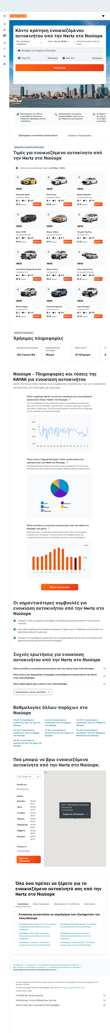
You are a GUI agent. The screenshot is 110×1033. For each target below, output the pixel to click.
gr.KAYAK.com (18, 965)
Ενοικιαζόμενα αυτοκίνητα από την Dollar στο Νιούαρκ (27, 743)
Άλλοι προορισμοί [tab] (41, 904)
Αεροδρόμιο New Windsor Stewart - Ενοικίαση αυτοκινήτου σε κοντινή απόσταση (75, 936)
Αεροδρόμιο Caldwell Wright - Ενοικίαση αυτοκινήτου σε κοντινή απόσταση (77, 943)
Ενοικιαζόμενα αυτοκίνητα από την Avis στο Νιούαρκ (26, 723)
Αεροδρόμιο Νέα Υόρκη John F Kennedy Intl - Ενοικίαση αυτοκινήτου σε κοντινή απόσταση (38, 927)
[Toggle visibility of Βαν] (64, 506)
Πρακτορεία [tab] (89, 904)
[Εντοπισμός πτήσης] (4, 48)
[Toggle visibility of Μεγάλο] (46, 510)
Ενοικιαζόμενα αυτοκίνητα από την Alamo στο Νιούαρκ (59, 733)
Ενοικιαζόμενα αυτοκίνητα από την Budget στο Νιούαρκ (26, 733)
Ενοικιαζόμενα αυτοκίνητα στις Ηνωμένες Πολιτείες (59, 965)
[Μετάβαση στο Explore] (4, 43)
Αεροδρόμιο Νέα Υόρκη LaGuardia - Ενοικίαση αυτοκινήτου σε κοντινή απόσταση (34, 936)
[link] (59, 587)
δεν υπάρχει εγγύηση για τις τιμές (72, 988)
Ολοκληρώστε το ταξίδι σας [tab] (67, 904)
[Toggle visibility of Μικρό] (45, 506)
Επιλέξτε (37, 204)
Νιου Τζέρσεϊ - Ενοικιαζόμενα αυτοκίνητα (29, 967)
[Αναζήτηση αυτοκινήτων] (4, 35)
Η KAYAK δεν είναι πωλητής (29, 995)
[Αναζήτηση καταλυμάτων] (4, 29)
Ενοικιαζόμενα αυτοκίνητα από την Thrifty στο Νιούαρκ (90, 723)
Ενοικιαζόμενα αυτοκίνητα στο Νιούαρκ (64, 967)
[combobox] (29, 42)
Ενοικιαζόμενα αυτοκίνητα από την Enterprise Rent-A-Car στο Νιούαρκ (90, 733)
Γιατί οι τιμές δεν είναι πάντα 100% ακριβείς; (38, 1005)
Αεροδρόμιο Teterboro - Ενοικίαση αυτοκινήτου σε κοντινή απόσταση (34, 943)
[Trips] (4, 56)
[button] (5, 16)
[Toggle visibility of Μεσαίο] (66, 503)
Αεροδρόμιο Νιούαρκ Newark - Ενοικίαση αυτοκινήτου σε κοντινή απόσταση (78, 925)
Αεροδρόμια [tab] (23, 904)
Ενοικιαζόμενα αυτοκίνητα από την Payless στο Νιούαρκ (58, 723)
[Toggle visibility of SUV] (44, 503)
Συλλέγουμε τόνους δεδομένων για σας (36, 1000)
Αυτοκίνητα (31, 965)
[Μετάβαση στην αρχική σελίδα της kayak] (18, 16)
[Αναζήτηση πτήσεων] (4, 24)
